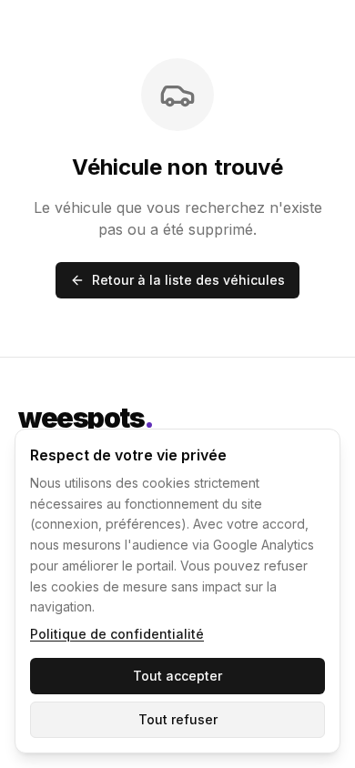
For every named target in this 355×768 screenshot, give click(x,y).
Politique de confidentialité (117, 634)
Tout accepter (177, 675)
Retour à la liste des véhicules (188, 280)
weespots (86, 417)
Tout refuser (178, 719)
